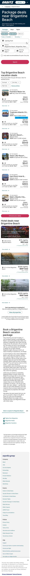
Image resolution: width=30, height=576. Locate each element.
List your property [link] (7, 467)
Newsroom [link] (5, 473)
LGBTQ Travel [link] (6, 510)
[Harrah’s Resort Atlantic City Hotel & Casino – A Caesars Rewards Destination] (15, 236)
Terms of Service (17, 574)
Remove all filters (16, 85)
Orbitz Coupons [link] (6, 507)
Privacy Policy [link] (6, 522)
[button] (15, 106)
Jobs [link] (4, 464)
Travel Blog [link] (5, 515)
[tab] (5, 29)
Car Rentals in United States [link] (9, 496)
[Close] (28, 560)
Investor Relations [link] (7, 475)
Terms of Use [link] (6, 527)
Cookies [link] (4, 525)
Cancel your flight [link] (7, 548)
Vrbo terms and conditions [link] (9, 530)
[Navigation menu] (27, 2)
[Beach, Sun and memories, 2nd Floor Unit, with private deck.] (15, 263)
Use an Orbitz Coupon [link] (8, 553)
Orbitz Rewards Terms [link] (8, 533)
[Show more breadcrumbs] (2, 6)
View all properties (15, 312)
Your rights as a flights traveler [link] (10, 556)
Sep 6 (21, 51)
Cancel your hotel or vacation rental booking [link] (13, 545)
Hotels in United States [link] (8, 490)
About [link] (4, 462)
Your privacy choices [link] (7, 536)
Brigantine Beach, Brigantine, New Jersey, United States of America (17, 46)
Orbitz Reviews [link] (6, 504)
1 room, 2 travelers (6, 37)
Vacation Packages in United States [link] (11, 501)
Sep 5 (6, 51)
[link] (15, 418)
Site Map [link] (5, 478)
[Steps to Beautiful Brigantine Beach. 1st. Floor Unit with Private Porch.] (15, 290)
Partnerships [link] (5, 470)
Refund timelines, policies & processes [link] (11, 551)
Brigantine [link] (8, 6)
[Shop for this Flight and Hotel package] (15, 96)
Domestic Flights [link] (6, 499)
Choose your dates (15, 216)
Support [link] (4, 543)
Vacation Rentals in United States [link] (10, 493)
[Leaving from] (15, 41)
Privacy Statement (7, 574)
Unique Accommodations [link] (8, 512)
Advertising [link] (5, 483)
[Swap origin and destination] (27, 43)
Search (15, 62)
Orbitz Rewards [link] (6, 481)
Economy (17, 37)
